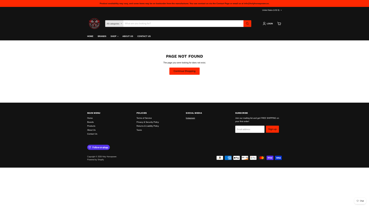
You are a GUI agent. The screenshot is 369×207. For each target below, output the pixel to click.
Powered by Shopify (95, 160)
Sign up (272, 129)
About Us (127, 36)
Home (90, 36)
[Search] (247, 23)
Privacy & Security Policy (148, 122)
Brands (102, 36)
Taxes (139, 130)
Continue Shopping (184, 71)
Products (91, 126)
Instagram (190, 118)
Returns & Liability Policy (148, 126)
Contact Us (144, 36)
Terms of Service (144, 118)
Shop (114, 36)
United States (270, 10)
